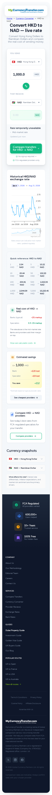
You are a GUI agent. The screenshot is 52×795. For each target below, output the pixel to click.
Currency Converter (25, 18)
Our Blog (10, 651)
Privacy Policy (35, 697)
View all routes (12, 684)
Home (9, 18)
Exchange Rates (13, 612)
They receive (17, 94)
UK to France (11, 669)
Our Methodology (13, 568)
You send (15, 53)
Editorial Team (12, 573)
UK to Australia (12, 679)
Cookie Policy (16, 703)
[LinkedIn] (15, 760)
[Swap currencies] (26, 86)
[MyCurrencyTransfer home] (26, 11)
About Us (10, 563)
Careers (9, 578)
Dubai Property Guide (15, 630)
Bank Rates (10, 617)
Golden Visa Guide (14, 641)
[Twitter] (8, 760)
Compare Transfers (14, 597)
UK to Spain (11, 664)
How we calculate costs (21, 343)
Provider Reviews (13, 607)
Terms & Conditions (19, 697)
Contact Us (11, 583)
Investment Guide (13, 635)
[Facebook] (22, 760)
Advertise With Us (26, 709)
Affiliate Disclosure (33, 703)
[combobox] (26, 62)
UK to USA (10, 674)
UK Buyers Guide (13, 646)
